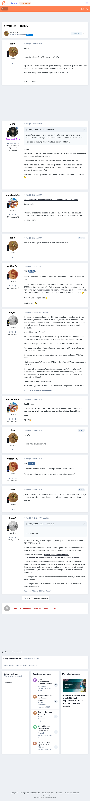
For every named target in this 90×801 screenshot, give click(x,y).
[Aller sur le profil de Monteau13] (35, 697)
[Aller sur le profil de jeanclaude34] (13, 203)
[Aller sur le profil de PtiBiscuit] (35, 743)
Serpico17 (41, 733)
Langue (14, 793)
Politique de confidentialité (30, 793)
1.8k (11, 332)
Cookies (59, 793)
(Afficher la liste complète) (12, 676)
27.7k (11, 143)
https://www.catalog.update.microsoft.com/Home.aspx (50, 290)
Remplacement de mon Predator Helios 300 (45, 698)
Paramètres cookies (71, 793)
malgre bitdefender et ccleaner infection (45, 681)
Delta (12, 124)
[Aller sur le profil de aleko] (6, 33)
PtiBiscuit (41, 747)
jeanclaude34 (13, 195)
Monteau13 (41, 702)
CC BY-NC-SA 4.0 (45, 795)
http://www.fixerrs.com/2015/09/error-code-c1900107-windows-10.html (51, 200)
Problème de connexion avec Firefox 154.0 (44, 728)
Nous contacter (47, 793)
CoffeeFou (12, 266)
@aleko (31, 271)
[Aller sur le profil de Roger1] (13, 320)
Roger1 (12, 312)
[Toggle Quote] (27, 130)
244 (17, 143)
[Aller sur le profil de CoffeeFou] (13, 274)
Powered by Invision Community (45, 797)
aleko (15, 32)
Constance (8, 683)
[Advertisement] (45, 16)
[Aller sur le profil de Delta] (13, 132)
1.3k (11, 215)
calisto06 (30, 598)
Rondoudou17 (42, 686)
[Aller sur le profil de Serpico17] (35, 727)
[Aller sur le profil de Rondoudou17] (35, 680)
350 (11, 286)
